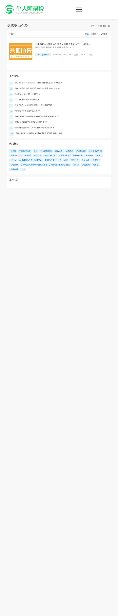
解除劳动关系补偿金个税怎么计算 (27, 111)
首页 (92, 26)
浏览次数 (94, 34)
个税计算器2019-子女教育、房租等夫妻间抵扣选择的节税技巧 (38, 83)
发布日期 (104, 34)
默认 (87, 34)
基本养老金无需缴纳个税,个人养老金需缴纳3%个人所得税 (63, 44)
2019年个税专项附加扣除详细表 (27, 100)
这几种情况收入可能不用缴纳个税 (27, 94)
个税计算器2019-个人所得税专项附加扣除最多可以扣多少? (37, 88)
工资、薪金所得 (43, 55)
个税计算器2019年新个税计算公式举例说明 (31, 122)
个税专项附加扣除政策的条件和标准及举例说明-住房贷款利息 (39, 133)
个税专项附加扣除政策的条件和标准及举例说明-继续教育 (36, 116)
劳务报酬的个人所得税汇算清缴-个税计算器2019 (33, 105)
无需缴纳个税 (104, 26)
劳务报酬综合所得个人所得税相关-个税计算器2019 (34, 128)
